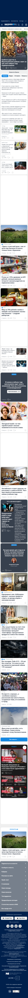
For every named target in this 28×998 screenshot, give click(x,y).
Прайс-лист (5, 880)
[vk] (12, 926)
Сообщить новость (8, 867)
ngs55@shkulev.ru (21, 945)
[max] (16, 926)
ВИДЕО (14, 746)
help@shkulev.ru (17, 948)
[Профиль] (26, 24)
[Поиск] (19, 24)
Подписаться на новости (9, 863)
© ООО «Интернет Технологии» (14, 987)
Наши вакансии (6, 892)
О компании (5, 884)
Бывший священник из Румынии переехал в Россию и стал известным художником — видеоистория (14, 767)
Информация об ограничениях (14, 959)
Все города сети (7, 908)
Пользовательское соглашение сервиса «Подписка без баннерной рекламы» (14, 966)
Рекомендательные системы (14, 963)
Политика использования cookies (14, 961)
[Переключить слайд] (24, 747)
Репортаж (14, 829)
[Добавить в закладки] (25, 68)
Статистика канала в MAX (10, 904)
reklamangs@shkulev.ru (14, 953)
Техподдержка (6, 896)
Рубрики (4, 871)
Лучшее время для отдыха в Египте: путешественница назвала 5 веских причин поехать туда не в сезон (14, 553)
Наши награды (6, 888)
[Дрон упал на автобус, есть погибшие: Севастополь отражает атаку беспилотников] (14, 716)
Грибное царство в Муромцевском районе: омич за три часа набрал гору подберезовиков (14, 62)
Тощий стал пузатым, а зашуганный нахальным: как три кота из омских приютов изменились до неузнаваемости (7, 149)
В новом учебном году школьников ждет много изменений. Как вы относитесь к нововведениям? (14, 385)
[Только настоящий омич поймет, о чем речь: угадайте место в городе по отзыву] (20, 166)
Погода (21, 21)
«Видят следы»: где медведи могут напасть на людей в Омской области (8, 351)
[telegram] (7, 926)
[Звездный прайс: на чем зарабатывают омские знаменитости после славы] (14, 411)
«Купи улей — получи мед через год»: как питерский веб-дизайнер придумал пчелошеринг (7, 131)
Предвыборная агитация (9, 900)
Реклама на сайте (7, 876)
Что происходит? (14, 501)
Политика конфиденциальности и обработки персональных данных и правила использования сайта (14, 970)
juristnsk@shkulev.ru (20, 947)
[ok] (20, 926)
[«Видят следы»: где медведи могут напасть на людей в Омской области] (21, 351)
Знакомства (14, 21)
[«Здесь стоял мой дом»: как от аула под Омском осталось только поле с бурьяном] (14, 234)
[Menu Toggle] (2, 24)
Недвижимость (5, 21)
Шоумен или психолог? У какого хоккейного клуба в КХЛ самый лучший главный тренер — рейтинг (8, 364)
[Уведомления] (22, 24)
